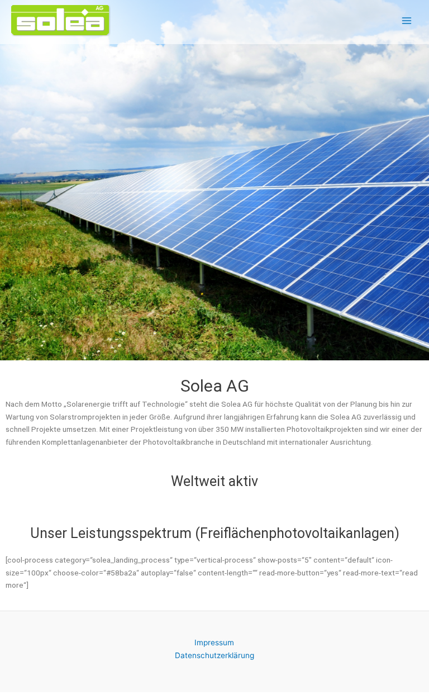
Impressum (214, 642)
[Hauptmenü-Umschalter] (406, 20)
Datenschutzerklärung (214, 655)
